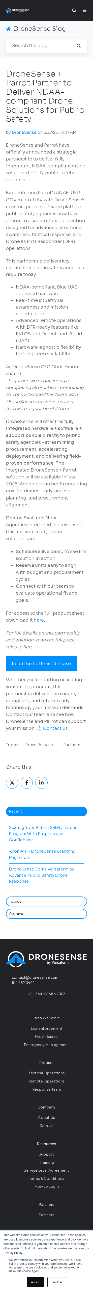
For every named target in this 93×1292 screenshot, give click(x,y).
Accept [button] (35, 1282)
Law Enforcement (46, 1028)
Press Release (39, 744)
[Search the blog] (78, 45)
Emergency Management (46, 1045)
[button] (74, 10)
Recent (15, 811)
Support (46, 1154)
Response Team (46, 1089)
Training (46, 1162)
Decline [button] (57, 1282)
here (39, 620)
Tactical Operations (47, 1073)
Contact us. (56, 728)
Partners (71, 744)
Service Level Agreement (46, 1170)
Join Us (46, 1126)
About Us (46, 1117)
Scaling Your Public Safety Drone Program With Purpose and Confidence (42, 834)
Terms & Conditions (46, 1178)
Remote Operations (46, 1081)
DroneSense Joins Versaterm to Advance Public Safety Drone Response (41, 875)
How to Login (46, 1186)
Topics (15, 901)
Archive (16, 913)
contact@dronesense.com (35, 977)
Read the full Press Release (41, 663)
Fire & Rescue (47, 1036)
